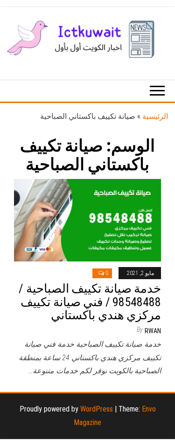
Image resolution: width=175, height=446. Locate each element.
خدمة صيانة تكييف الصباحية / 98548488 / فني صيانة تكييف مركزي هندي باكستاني (90, 301)
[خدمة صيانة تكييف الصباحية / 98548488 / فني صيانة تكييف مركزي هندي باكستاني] (87, 219)
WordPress (96, 409)
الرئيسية (155, 116)
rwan (153, 331)
